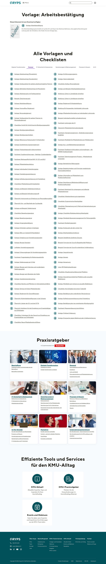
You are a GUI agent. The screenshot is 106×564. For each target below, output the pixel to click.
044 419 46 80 (15, 543)
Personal (73, 365)
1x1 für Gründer (17, 430)
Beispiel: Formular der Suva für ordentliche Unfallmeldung (76, 247)
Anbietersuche (41, 542)
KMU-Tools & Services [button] (55, 538)
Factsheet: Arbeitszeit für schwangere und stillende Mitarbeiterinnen (73, 191)
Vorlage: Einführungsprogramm (67, 74)
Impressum (93, 561)
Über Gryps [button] (32, 538)
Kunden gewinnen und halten (48, 431)
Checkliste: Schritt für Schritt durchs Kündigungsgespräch (32, 125)
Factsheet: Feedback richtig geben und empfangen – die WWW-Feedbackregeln (75, 151)
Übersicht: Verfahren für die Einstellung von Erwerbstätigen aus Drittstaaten (32, 309)
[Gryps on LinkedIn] (11, 549)
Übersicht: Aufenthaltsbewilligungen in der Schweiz (30, 298)
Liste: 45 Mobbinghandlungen (67, 267)
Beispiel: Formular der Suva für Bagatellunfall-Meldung (74, 243)
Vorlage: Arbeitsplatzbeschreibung (68, 233)
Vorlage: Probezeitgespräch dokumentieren (27, 150)
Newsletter (66, 546)
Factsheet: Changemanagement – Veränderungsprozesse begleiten (75, 134)
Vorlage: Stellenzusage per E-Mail (24, 262)
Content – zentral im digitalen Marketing (50, 434)
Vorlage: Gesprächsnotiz (65, 252)
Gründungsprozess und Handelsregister (21, 436)
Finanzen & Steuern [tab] (84, 67)
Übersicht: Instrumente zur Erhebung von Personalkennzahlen (33, 198)
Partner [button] (89, 538)
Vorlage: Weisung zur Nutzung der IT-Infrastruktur (29, 140)
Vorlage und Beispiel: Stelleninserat (25, 208)
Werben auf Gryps (91, 544)
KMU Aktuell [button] (67, 538)
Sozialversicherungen (75, 376)
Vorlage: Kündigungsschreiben (23, 135)
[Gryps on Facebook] (13, 549)
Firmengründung (53, 546)
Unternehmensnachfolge (76, 438)
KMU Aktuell (37, 487)
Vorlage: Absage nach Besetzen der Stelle (27, 274)
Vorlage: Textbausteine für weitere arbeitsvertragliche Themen (33, 84)
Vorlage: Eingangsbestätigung (23, 223)
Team (30, 544)
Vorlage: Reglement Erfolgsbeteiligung (70, 103)
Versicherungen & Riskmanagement (47, 398)
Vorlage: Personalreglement (22, 113)
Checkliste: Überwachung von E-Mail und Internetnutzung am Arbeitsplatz (77, 207)
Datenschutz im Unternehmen (19, 398)
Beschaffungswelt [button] (43, 538)
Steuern (72, 408)
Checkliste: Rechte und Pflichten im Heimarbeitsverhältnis (32, 284)
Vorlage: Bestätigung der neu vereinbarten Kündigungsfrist (76, 303)
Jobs (30, 548)
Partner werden (91, 542)
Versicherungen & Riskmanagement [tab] (66, 67)
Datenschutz (79, 561)
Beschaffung (16, 365)
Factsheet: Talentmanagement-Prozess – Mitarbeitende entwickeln (75, 158)
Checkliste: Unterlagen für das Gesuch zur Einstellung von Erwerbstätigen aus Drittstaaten (32, 316)
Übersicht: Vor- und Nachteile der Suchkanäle (28, 203)
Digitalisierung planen (46, 367)
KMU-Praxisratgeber (69, 487)
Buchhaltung (73, 401)
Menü (27, 3)
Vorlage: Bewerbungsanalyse (23, 218)
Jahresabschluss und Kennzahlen (78, 405)
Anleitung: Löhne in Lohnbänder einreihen (71, 94)
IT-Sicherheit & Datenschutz (22, 397)
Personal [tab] (30, 67)
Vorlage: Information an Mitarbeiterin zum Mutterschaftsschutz (70, 177)
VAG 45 (86, 561)
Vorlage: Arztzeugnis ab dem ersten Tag (70, 228)
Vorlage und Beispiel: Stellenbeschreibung (27, 189)
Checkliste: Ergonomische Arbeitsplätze (70, 201)
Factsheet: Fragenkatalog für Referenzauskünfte (29, 257)
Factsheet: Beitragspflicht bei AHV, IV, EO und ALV (29, 159)
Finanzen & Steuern (77, 397)
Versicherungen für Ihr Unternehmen (50, 405)
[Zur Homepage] (15, 3)
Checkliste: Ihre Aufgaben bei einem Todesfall (72, 289)
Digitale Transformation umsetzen (49, 369)
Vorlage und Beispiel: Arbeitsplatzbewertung (71, 89)
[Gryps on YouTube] (17, 549)
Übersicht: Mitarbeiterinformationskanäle (70, 128)
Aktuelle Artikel (67, 542)
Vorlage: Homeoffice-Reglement (24, 108)
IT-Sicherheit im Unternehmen (19, 401)
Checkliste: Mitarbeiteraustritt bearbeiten (27, 184)
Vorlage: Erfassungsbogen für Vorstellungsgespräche (30, 252)
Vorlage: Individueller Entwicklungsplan (26, 169)
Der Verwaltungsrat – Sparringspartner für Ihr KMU (82, 431)
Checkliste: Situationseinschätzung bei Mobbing (72, 272)
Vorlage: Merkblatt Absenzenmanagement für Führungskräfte (77, 218)
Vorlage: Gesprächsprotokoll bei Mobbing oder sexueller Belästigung (75, 278)
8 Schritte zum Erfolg (81, 542)
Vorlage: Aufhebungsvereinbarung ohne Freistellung (74, 298)
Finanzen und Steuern (17, 434)
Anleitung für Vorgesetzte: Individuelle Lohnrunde (73, 108)
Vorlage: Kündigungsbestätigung (24, 130)
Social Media (44, 436)
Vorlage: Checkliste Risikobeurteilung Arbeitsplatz (73, 213)
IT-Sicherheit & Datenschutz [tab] (44, 67)
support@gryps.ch (16, 546)
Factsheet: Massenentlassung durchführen (71, 308)
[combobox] (80, 3)
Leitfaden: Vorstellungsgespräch (24, 247)
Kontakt (31, 546)
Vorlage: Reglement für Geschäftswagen (26, 294)
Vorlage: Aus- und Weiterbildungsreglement (71, 145)
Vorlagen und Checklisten (55, 542)
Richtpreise (40, 544)
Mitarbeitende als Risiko (17, 403)
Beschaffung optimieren (17, 371)
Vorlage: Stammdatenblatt (66, 79)
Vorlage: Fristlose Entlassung (66, 313)
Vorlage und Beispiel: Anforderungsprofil (26, 194)
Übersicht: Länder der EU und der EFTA (26, 303)
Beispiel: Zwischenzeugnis (22, 99)
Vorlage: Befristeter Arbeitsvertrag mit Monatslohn (29, 89)
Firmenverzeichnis (42, 546)
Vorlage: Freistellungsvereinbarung (25, 174)
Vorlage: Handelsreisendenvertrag (24, 279)
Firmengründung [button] (80, 538)
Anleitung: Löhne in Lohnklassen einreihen (71, 99)
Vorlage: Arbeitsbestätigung (34, 25)
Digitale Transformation (49, 365)
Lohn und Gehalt (74, 372)
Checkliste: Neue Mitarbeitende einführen (27, 322)
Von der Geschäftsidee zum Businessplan (21, 431)
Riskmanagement (45, 400)
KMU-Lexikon (52, 550)
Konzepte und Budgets (46, 438)
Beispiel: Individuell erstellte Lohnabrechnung (72, 118)
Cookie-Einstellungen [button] (63, 561)
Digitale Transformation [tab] (18, 67)
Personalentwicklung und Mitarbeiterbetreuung (81, 374)
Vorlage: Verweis (63, 257)
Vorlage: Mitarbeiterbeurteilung (24, 164)
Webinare (51, 544)
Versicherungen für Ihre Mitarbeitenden (50, 403)
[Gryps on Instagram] (21, 549)
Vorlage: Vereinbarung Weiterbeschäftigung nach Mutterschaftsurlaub (73, 184)
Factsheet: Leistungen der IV (67, 123)
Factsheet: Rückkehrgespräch (67, 223)
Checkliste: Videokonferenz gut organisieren (71, 196)
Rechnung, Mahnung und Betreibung (79, 398)
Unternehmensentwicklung (80, 430)
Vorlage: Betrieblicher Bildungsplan (68, 164)
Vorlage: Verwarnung (64, 262)
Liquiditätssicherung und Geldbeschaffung (80, 403)
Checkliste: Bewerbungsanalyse (24, 213)
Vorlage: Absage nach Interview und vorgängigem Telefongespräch (29, 268)
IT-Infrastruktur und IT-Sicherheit (20, 441)
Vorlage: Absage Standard (22, 243)
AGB (72, 561)
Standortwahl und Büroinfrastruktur (20, 438)
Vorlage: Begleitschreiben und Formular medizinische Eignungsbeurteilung (74, 170)
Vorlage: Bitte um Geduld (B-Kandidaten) (27, 233)
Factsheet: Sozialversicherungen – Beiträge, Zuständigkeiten (32, 154)
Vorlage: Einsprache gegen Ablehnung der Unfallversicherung (77, 318)
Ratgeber (51, 548)
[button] (95, 3)
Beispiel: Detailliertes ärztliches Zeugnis (70, 238)
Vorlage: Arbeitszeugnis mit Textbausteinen (27, 94)
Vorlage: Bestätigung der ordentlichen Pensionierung (74, 294)
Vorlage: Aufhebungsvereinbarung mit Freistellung (29, 179)
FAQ (30, 542)
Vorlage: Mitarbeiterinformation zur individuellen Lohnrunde (76, 113)
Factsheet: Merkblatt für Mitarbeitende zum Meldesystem (76, 140)
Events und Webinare (37, 515)
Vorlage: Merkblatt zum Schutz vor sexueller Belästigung (75, 284)
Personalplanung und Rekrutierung (78, 367)
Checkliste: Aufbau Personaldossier (68, 84)
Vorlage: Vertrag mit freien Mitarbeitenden (27, 289)
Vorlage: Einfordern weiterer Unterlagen (26, 228)
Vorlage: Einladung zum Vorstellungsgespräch (28, 238)
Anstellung (72, 369)
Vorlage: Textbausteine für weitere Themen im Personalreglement (28, 119)
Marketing (44, 430)
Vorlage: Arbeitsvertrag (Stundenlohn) (25, 79)
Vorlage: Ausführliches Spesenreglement (26, 145)
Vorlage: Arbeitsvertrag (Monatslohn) (25, 74)
